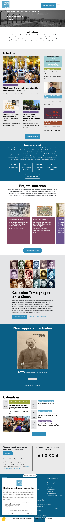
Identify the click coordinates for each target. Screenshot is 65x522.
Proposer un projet (48, 5)
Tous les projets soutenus (32, 250)
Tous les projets (51, 483)
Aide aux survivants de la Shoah (42, 504)
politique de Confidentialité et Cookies (16, 468)
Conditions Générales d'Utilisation (43, 518)
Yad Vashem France (39, 520)
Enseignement (51, 489)
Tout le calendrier (39, 434)
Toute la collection (20, 317)
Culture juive (50, 491)
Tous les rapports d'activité (32, 385)
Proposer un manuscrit (37, 317)
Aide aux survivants (52, 493)
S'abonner (7, 453)
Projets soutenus (52, 478)
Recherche (50, 485)
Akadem (57, 508)
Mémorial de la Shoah (40, 515)
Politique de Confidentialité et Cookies (22, 518)
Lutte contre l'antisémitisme (54, 495)
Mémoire (49, 487)
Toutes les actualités (32, 136)
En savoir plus (13, 24)
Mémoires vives (38, 507)
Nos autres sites (39, 500)
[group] (32, 356)
